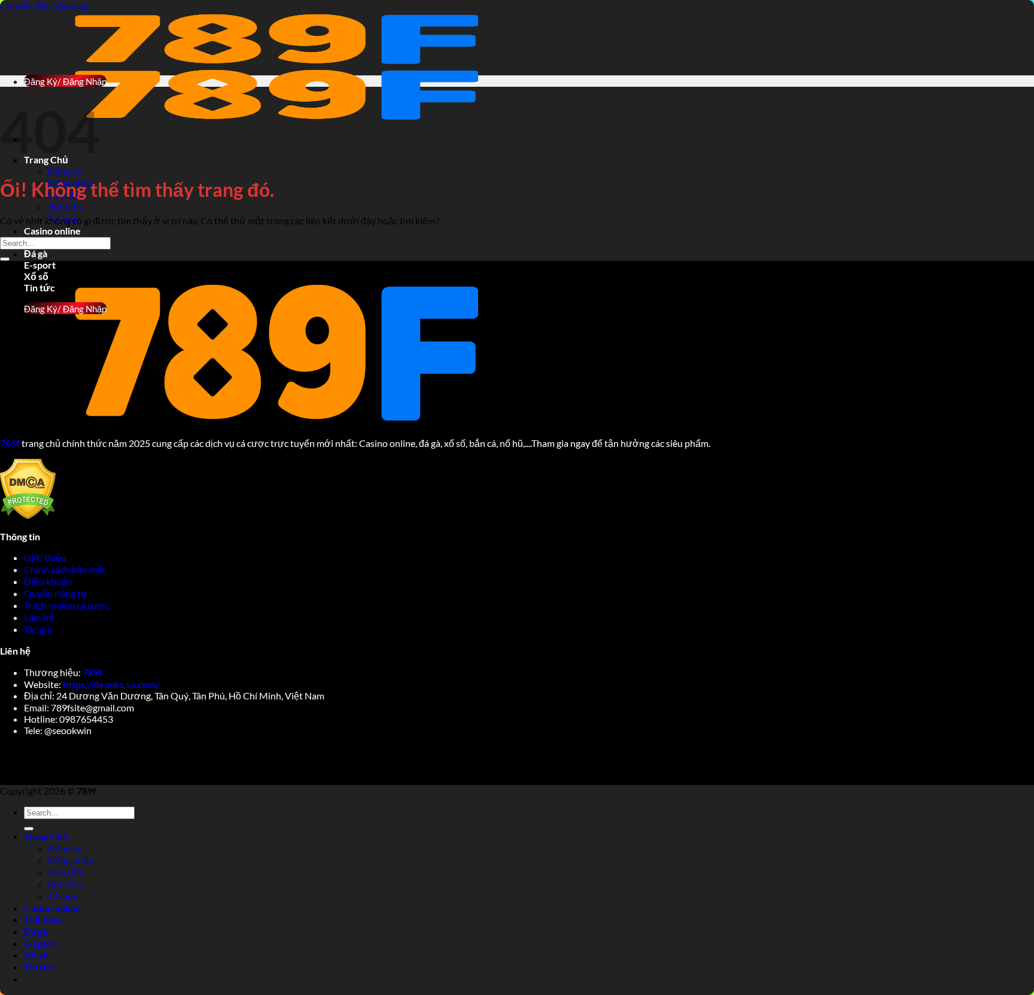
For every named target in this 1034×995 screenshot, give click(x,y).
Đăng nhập (71, 860)
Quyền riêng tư (56, 593)
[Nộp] (5, 259)
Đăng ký (65, 171)
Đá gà (35, 253)
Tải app (63, 896)
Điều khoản (49, 581)
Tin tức (39, 966)
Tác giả (37, 629)
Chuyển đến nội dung (44, 5)
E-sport (40, 264)
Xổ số (36, 276)
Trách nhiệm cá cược (67, 605)
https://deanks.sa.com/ (111, 684)
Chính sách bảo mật (66, 569)
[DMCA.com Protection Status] (28, 515)
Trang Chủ (46, 836)
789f (92, 672)
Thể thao (43, 919)
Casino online (52, 230)
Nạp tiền (66, 872)
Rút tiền (64, 206)
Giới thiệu (46, 557)
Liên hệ (39, 617)
